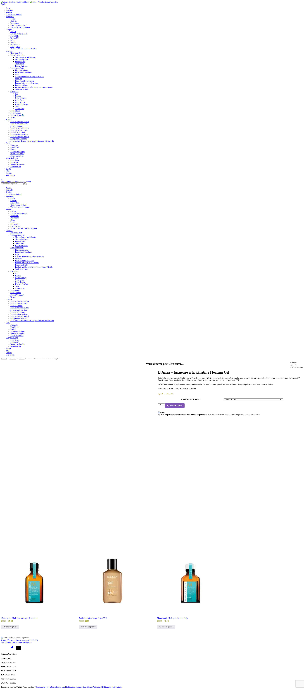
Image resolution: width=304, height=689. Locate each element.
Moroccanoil (15, 45)
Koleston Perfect (21, 104)
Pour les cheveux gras (18, 130)
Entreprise (9, 10)
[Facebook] (3, 648)
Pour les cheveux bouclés (19, 137)
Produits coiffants (17, 68)
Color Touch (20, 102)
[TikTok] (13, 648)
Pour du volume (16, 126)
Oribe (12, 40)
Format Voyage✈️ (17, 115)
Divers (12, 117)
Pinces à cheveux (16, 156)
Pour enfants (15, 111)
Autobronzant (15, 167)
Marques (9, 30)
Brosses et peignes (17, 154)
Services (9, 12)
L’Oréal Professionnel (18, 34)
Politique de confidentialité (112, 687)
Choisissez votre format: (191, 399)
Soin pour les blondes (18, 139)
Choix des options (10, 627)
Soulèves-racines (21, 89)
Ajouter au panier (175, 405)
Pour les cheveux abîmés (19, 122)
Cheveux (9, 51)
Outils (8, 143)
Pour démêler (20, 62)
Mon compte (10, 175)
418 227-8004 (6, 181)
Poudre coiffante (21, 85)
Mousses (18, 79)
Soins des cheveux (17, 55)
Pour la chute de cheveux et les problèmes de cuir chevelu (32, 141)
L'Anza (21, 359)
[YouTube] (18, 648)
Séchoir (13, 149)
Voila (17, 107)
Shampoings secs (21, 59)
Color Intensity (20, 98)
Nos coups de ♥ (16, 53)
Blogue (8, 169)
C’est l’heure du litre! (14, 15)
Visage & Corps (12, 158)
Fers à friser (14, 147)
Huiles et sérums (21, 66)
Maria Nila (14, 36)
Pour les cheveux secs (18, 124)
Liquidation (14, 23)
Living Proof (15, 47)
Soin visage (14, 160)
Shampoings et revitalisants (25, 57)
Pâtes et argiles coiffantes (24, 81)
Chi (16, 94)
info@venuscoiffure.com (22, 642)
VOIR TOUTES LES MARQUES (23, 49)
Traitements (19, 64)
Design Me (14, 38)
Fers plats (14, 145)
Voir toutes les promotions (20, 27)
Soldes (12, 19)
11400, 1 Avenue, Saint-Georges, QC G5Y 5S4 (19, 640)
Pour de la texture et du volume (27, 83)
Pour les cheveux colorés (19, 128)
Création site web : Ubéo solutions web (50, 687)
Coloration (14, 92)
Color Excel (19, 100)
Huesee (18, 96)
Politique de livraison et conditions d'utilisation (83, 687)
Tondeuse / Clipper (17, 152)
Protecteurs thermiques (23, 72)
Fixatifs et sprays (21, 70)
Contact (9, 173)
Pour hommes (15, 113)
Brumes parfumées (17, 164)
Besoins (9, 119)
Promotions (10, 17)
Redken (13, 32)
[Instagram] (8, 648)
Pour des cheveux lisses (19, 134)
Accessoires (19, 109)
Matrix (12, 42)
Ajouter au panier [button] (88, 627)
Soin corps (14, 162)
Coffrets (13, 21)
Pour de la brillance (17, 132)
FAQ (8, 171)
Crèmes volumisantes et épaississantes (29, 77)
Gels (17, 74)
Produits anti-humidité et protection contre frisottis (33, 87)
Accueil (9, 8)
